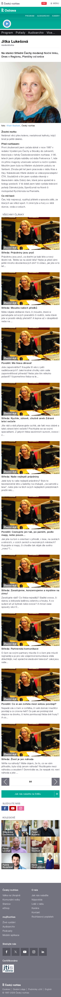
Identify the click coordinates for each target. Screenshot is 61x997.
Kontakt (36, 912)
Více (51, 32)
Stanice (6, 904)
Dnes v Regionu (11, 56)
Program (29, 16)
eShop (6, 908)
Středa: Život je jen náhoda (17, 759)
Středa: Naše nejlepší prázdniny (20, 476)
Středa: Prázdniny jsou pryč (17, 252)
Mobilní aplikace (11, 935)
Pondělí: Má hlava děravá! (16, 363)
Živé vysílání (9, 922)
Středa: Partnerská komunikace (20, 648)
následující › (56, 782)
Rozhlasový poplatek (42, 916)
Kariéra (35, 908)
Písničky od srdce (33, 56)
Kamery (56, 16)
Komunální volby (11, 899)
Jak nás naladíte (40, 895)
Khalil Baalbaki (13, 126)
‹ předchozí (5, 782)
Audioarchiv (43, 16)
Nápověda (37, 899)
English (48, 989)
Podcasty (7, 931)
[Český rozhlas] (10, 3)
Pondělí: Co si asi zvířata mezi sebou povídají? (28, 704)
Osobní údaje (19, 989)
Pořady (20, 32)
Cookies (6, 989)
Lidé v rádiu (38, 904)
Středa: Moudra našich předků (19, 307)
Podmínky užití (35, 989)
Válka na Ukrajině (11, 895)
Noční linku (51, 53)
